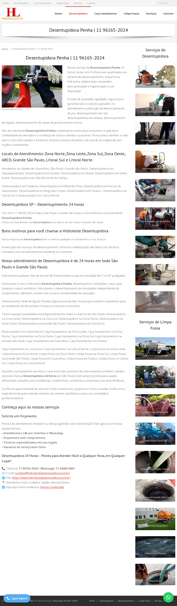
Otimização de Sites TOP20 (65, 600)
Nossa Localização (52, 487)
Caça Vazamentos (42, 3)
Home (6, 3)
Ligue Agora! (19, 598)
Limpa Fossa (63, 3)
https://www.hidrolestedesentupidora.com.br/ (41, 478)
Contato (91, 3)
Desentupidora (21, 3)
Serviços (78, 3)
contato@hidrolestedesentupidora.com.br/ (42, 473)
